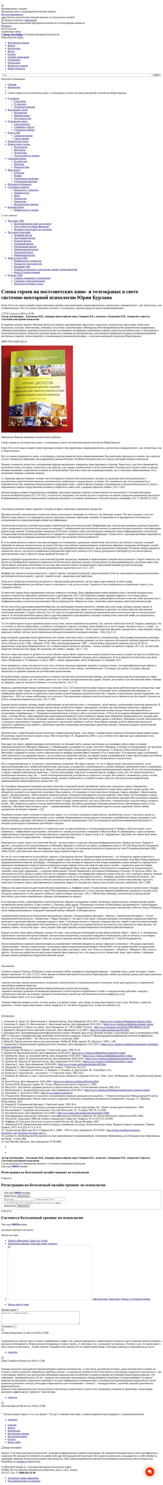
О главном (13, 98)
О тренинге (20, 104)
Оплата (12, 54)
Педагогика (20, 152)
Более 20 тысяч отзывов (27, 272)
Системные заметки (18, 187)
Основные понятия (24, 107)
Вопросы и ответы (18, 65)
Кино (17, 195)
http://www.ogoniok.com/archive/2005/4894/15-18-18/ (121, 1027)
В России (19, 172)
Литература (20, 198)
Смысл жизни (21, 138)
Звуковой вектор (23, 235)
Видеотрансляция (17, 1436)
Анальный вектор (23, 243)
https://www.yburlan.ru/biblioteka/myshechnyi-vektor (99, 1052)
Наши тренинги (16, 68)
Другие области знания (26, 155)
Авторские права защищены (23, 1478)
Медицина (19, 150)
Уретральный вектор (25, 246)
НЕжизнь (19, 164)
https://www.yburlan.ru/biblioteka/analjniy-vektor (107, 1055)
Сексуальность (22, 124)
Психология (20, 147)
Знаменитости (21, 192)
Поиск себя (14, 132)
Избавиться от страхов (26, 210)
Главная (12, 84)
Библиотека (14, 48)
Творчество (20, 201)
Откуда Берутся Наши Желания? (31, 226)
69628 (15, 1166)
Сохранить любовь (24, 129)
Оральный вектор (23, 252)
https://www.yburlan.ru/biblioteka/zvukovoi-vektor (125, 1021)
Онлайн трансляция (18, 57)
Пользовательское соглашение (24, 1481)
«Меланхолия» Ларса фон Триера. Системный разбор (121, 1299)
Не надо (5, 14)
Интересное (20, 112)
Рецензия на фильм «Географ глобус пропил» (32, 1243)
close (3, 17)
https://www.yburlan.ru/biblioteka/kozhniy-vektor (108, 1061)
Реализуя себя (21, 167)
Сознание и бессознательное (29, 281)
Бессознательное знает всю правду (33, 223)
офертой (58, 1203)
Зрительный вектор (24, 238)
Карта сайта (14, 1442)
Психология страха (18, 141)
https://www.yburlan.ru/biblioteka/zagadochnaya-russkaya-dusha (117, 1090)
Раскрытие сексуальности (28, 263)
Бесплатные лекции (18, 42)
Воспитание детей (18, 109)
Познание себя (22, 266)
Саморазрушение (23, 135)
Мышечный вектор (24, 255)
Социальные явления (25, 181)
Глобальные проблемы (26, 178)
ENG (20, 37)
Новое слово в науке (19, 144)
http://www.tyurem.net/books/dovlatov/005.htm (82, 1064)
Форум (11, 45)
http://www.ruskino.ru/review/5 (57, 1093)
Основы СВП (15, 275)
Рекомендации (22, 115)
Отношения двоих (18, 121)
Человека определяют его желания (33, 229)
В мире (18, 175)
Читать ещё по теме (18, 1304)
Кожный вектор (22, 240)
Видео (11, 51)
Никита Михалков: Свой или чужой (28, 1240)
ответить (12, 1352)
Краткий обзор (16, 207)
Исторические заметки (26, 204)
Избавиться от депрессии (27, 261)
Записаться (30, 20)
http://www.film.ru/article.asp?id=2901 (109, 1030)
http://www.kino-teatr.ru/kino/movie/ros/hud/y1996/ (84, 1113)
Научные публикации (19, 184)
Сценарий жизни (17, 158)
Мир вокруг (14, 170)
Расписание (14, 62)
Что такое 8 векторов (19, 232)
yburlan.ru (21, 1461)
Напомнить (17, 14)
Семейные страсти (24, 127)
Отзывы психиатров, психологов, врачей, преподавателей (45, 269)
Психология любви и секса (28, 283)
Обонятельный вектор (26, 249)
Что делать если (22, 118)
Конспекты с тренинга (26, 190)
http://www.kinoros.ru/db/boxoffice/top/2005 (76, 1081)
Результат (6, 25)
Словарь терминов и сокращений (32, 278)
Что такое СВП (16, 220)
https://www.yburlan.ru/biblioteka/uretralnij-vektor (111, 1058)
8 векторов (20, 101)
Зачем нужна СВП (18, 258)
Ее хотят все (20, 161)
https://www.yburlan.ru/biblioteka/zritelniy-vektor (128, 1024)
